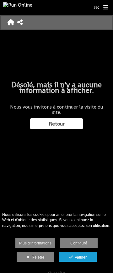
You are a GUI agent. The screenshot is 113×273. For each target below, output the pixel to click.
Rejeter (37, 257)
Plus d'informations (35, 243)
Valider (80, 257)
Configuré (78, 243)
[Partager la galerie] (20, 22)
